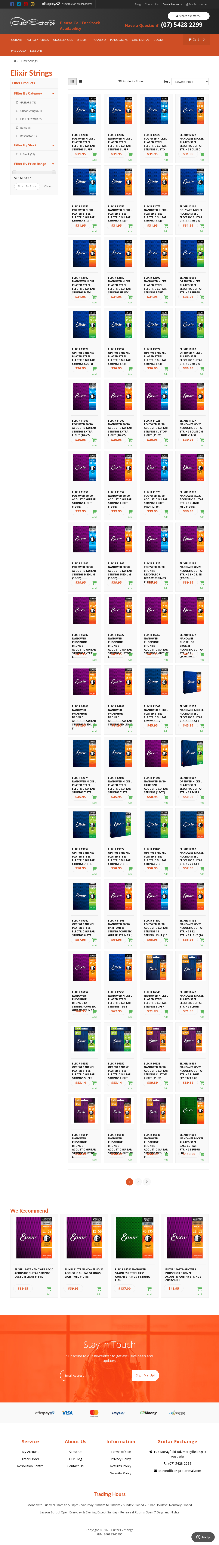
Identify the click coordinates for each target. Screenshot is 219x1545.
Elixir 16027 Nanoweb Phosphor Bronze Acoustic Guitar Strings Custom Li (120, 638)
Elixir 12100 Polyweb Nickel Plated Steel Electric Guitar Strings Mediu (191, 209)
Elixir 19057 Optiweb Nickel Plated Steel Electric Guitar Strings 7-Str (83, 852)
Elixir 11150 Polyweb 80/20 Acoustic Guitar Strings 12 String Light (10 (156, 924)
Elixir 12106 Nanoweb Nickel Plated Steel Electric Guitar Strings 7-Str (120, 781)
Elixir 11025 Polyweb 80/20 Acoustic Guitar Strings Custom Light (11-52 (156, 424)
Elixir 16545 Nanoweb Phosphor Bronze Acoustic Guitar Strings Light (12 (120, 1138)
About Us (75, 1451)
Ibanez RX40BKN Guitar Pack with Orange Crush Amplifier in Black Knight (40, 1527)
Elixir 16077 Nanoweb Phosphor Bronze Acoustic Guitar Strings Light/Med (191, 638)
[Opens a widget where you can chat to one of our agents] (203, 1537)
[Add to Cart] (94, 157)
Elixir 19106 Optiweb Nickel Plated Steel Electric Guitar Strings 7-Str (155, 852)
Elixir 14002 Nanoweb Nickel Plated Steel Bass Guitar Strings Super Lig (192, 1138)
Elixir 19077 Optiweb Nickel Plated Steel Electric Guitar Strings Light (155, 352)
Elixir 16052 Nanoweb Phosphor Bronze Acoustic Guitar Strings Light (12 (156, 638)
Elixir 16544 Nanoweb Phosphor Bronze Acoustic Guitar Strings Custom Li (84, 1138)
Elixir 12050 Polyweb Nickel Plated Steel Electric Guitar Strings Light (83, 209)
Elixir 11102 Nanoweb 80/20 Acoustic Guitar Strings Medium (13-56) (120, 566)
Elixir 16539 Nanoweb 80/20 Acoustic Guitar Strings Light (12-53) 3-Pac (191, 1067)
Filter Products (23, 83)
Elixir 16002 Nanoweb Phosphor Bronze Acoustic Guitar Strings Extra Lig (84, 638)
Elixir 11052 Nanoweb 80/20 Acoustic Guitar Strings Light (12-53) (120, 495)
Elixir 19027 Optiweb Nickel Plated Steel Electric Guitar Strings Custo (83, 352)
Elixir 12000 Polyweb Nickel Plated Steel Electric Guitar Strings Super (83, 138)
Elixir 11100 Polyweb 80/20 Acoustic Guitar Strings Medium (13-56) (84, 566)
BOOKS (159, 40)
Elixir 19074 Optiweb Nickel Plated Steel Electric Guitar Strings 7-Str (119, 852)
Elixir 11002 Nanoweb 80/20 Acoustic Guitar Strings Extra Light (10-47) (120, 424)
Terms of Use (121, 1451)
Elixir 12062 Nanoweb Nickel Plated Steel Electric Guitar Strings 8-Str (192, 852)
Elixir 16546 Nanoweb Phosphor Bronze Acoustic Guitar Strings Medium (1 (156, 1138)
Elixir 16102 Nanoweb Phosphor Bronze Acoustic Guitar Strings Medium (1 (84, 709)
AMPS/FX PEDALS (38, 40)
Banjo (25, 128)
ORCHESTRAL (140, 40)
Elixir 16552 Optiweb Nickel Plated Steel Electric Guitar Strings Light (119, 1067)
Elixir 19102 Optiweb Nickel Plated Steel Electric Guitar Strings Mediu (191, 352)
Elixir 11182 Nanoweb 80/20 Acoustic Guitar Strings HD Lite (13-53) (191, 566)
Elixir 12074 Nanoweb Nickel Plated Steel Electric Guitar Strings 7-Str (84, 781)
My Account (30, 1451)
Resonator (28, 136)
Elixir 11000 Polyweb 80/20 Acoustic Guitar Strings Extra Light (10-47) (84, 424)
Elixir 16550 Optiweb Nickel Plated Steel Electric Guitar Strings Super (83, 1067)
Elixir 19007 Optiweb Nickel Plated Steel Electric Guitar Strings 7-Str (191, 781)
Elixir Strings (29, 61)
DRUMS (82, 40)
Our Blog (75, 1459)
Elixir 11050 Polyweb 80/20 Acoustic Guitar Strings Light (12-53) (84, 495)
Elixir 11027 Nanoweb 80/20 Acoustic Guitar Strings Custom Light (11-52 (191, 424)
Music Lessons (172, 4)
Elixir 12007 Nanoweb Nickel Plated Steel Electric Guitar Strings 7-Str (156, 709)
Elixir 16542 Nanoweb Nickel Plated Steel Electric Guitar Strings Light (192, 995)
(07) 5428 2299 (164, 24)
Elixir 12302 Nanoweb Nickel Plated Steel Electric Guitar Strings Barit (156, 281)
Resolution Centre (30, 1466)
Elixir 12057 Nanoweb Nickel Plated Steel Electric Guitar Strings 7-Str (192, 709)
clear (47, 186)
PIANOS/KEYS (119, 40)
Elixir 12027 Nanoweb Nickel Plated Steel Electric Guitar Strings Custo (192, 138)
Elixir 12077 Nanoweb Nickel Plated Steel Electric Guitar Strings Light (156, 209)
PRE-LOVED (18, 50)
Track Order (30, 1459)
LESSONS (36, 50)
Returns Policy (120, 1466)
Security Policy (120, 1473)
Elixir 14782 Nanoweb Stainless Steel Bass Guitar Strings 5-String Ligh (132, 1272)
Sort (166, 81)
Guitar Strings (31, 111)
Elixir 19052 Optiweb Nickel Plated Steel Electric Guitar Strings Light (119, 352)
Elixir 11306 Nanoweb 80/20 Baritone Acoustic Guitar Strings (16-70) (156, 781)
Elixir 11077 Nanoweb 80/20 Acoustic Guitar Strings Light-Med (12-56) (191, 495)
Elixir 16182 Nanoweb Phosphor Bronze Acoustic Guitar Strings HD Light (120, 709)
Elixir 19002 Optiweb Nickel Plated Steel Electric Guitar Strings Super (191, 281)
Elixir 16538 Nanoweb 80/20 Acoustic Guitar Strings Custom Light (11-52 (156, 1067)
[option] (34, 1257)
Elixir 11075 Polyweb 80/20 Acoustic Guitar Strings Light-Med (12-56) (156, 495)
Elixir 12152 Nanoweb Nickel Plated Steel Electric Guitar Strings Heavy (120, 281)
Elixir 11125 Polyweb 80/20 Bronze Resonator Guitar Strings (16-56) (155, 566)
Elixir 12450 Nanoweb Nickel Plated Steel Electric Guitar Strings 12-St (120, 995)
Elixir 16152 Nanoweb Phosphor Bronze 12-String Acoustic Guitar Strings (84, 995)
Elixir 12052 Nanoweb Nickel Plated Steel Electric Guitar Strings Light (120, 209)
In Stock (27, 154)
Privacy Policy (121, 1459)
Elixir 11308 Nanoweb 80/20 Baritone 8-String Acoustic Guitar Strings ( (120, 924)
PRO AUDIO (98, 40)
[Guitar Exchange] (32, 21)
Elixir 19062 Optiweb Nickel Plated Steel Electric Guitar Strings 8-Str (83, 924)
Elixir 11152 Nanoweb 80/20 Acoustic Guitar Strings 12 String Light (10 (191, 924)
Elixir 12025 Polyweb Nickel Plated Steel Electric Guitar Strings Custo (155, 138)
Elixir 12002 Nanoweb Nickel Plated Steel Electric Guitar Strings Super (120, 138)
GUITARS (16, 40)
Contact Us (152, 4)
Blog (138, 4)
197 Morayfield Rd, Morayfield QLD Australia (179, 1453)
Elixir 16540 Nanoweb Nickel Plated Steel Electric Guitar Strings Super (156, 995)
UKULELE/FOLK (63, 40)
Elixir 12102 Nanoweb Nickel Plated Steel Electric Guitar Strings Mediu (84, 281)
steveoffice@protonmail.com (179, 1470)
